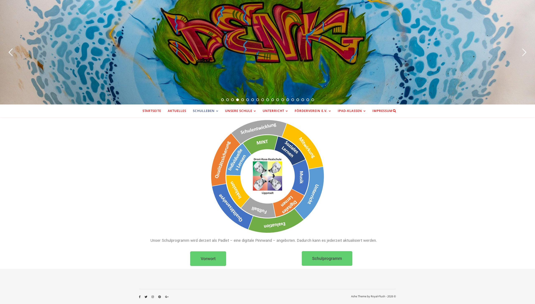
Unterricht (273, 111)
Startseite (152, 111)
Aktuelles (177, 111)
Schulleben (204, 111)
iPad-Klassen (350, 111)
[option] (267, 52)
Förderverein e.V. (311, 111)
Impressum (382, 111)
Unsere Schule (238, 111)
